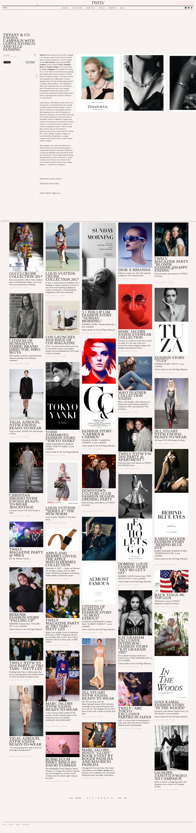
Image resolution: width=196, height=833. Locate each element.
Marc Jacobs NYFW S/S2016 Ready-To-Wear (62, 706)
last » (125, 798)
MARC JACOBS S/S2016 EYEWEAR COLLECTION (134, 334)
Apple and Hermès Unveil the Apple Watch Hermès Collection (61, 559)
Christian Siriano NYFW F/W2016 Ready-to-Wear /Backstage (24, 501)
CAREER (18, 824)
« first (71, 798)
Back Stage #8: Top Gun (169, 596)
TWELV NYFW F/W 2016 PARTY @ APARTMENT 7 (134, 457)
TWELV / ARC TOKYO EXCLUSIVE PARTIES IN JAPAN (134, 712)
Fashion (6, 55)
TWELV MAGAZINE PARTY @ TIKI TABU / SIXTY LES (63, 624)
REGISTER (181, 3)
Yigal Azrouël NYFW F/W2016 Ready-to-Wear (25, 425)
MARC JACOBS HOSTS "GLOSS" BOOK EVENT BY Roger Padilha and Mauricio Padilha (97, 757)
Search (5, 7)
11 (108, 798)
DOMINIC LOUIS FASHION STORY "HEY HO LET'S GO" (133, 568)
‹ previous (78, 798)
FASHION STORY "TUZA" (169, 359)
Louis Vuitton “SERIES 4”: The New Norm (60, 511)
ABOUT (4, 824)
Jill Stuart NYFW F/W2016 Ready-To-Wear (170, 434)
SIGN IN (190, 3)
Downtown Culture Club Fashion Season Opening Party (98, 494)
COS (48, 346)
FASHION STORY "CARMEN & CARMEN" (97, 434)
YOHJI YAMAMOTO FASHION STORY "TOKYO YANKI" (61, 436)
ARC (120, 720)
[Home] (98, 2)
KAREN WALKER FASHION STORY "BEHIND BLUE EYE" (169, 543)
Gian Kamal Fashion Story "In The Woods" (169, 705)
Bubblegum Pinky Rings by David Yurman (61, 762)
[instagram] (188, 8)
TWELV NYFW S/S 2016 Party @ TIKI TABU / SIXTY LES (26, 666)
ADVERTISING (25, 824)
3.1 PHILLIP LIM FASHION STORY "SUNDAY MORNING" (97, 316)
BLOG (122, 8)
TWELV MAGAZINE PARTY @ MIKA (26, 552)
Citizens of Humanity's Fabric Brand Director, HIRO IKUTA (24, 346)
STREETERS (112, 8)
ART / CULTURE (77, 8)
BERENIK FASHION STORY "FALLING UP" (24, 617)
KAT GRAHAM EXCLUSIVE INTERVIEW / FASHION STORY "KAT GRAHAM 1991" (133, 644)
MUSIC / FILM (90, 8)
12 (112, 798)
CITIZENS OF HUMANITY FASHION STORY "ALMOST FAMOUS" (97, 612)
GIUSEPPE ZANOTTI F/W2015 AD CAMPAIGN (170, 776)
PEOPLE (102, 8)
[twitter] (191, 8)
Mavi (120, 402)
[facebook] (185, 8)
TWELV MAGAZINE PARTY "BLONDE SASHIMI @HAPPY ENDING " (171, 264)
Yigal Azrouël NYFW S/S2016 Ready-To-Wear (25, 741)
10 (104, 798)
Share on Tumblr (30, 62)
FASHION (65, 8)
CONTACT (11, 824)
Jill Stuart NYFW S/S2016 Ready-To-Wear (98, 695)
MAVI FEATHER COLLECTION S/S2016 (132, 395)
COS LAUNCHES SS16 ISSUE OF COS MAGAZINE (60, 340)
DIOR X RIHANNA (134, 270)
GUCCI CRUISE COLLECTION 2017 (26, 275)
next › (120, 798)
